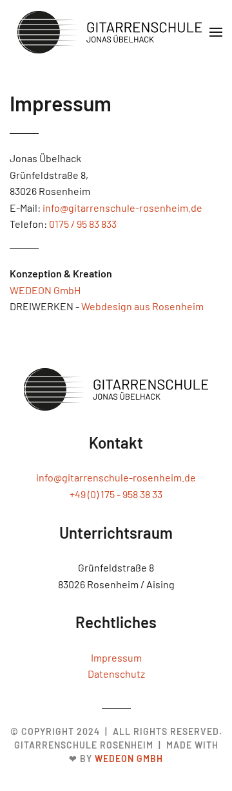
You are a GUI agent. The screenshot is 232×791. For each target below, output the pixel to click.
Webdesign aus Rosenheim (142, 306)
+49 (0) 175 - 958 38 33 (116, 494)
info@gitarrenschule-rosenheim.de (122, 207)
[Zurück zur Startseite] (109, 32)
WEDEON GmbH (45, 290)
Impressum (116, 657)
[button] (215, 32)
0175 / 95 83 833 (83, 224)
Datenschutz (116, 673)
